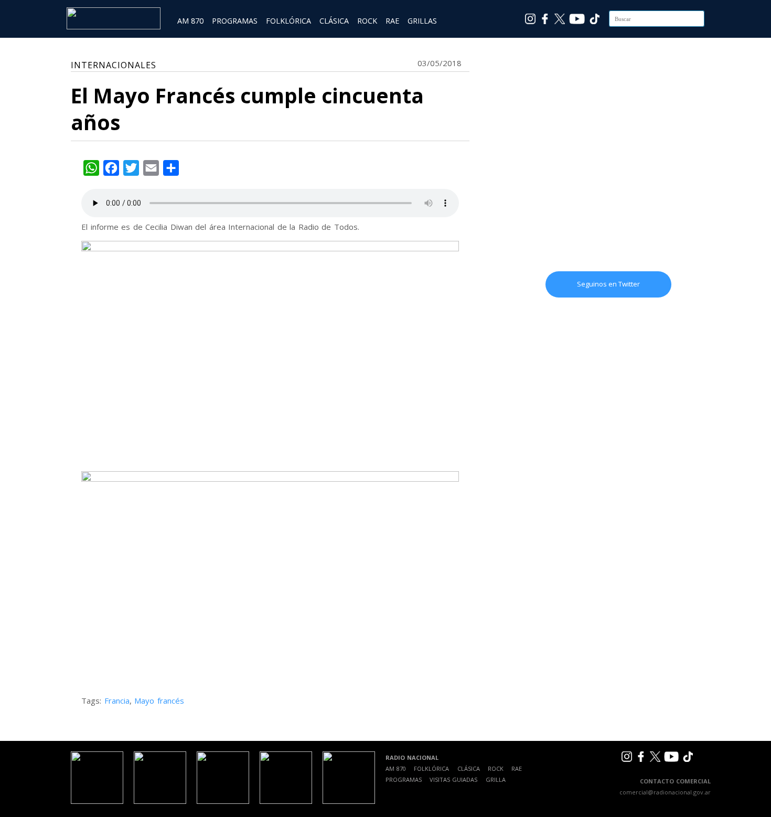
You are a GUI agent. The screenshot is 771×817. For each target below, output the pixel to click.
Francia (117, 700)
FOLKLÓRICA (288, 21)
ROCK (367, 21)
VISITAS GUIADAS (453, 779)
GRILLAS (422, 21)
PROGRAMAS (235, 21)
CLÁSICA (334, 21)
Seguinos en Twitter (608, 284)
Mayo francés (159, 700)
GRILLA (496, 779)
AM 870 (190, 21)
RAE (392, 21)
